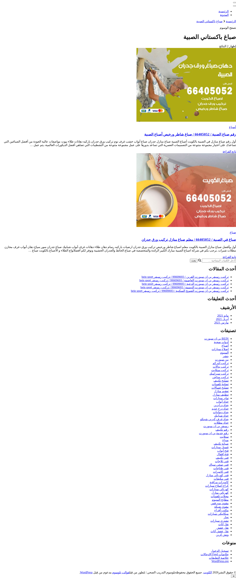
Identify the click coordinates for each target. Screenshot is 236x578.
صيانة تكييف (221, 443)
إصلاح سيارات (220, 349)
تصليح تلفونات (220, 384)
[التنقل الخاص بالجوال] (234, 2)
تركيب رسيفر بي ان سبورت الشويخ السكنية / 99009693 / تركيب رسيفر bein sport (180, 290)
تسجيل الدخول (220, 550)
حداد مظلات (221, 422)
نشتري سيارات (219, 520)
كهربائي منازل (220, 492)
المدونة (224, 14)
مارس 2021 (221, 322)
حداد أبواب (222, 401)
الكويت (207, 572)
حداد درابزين (221, 405)
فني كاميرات (221, 471)
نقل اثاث (223, 524)
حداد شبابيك (221, 415)
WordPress (86, 572)
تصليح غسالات (220, 387)
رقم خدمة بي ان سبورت (214, 433)
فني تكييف (222, 457)
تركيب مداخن (220, 377)
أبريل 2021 (222, 319)
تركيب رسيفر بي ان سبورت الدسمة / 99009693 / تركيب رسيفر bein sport (184, 287)
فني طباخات (221, 468)
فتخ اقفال (223, 454)
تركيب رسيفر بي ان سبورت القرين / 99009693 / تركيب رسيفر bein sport (185, 276)
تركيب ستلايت (220, 370)
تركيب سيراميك (219, 373)
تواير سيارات (221, 398)
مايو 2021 (223, 315)
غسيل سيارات (220, 447)
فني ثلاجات (222, 461)
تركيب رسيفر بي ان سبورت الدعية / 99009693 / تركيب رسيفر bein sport (185, 283)
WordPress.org (220, 561)
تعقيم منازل (221, 391)
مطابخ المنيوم (220, 499)
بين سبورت (222, 359)
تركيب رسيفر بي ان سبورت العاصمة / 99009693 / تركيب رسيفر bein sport (184, 280)
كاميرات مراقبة (219, 482)
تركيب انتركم (221, 363)
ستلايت (224, 436)
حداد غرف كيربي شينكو (214, 419)
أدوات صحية (221, 342)
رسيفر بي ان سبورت (216, 426)
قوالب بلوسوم (120, 572)
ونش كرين (222, 534)
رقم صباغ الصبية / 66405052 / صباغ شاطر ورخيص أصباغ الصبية (190, 134)
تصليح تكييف (221, 380)
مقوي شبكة (221, 506)
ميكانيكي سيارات (218, 513)
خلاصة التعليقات (219, 557)
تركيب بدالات (221, 366)
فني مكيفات (221, 478)
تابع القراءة (229, 151)
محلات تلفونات (220, 496)
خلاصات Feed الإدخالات (215, 554)
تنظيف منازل (221, 394)
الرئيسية (223, 11)
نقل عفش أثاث (220, 531)
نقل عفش (222, 527)
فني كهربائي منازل (217, 475)
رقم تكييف (222, 429)
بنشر (226, 356)
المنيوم (224, 352)
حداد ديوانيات (221, 412)
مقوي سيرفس (220, 503)
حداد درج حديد (220, 408)
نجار (226, 517)
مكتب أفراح (221, 510)
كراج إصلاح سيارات (217, 485)
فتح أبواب (223, 450)
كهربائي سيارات (219, 489)
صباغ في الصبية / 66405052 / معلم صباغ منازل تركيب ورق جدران (189, 240)
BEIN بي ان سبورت (216, 338)
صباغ (233, 232)
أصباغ (232, 127)
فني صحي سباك (219, 464)
